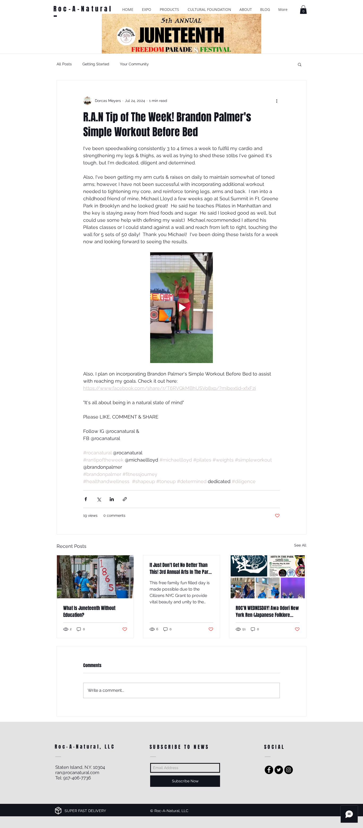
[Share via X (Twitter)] (98, 499)
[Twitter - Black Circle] (279, 770)
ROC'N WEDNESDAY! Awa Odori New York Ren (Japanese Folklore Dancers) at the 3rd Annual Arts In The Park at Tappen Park (267, 611)
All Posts (64, 64)
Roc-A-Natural (83, 9)
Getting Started (95, 64)
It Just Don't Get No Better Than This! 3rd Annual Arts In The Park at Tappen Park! (180, 568)
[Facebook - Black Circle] (269, 770)
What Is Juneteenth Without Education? (89, 611)
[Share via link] (124, 499)
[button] (146, 9)
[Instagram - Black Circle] (288, 770)
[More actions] (276, 100)
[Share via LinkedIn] (111, 499)
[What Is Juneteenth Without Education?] (95, 576)
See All (300, 545)
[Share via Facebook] (85, 499)
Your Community (134, 64)
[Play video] (181, 307)
